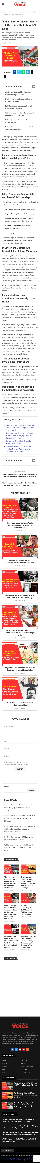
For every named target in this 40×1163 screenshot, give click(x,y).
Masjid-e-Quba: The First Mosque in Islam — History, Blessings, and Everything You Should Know (28, 942)
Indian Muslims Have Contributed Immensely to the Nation (19, 114)
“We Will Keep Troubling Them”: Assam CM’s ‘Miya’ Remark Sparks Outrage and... (20, 632)
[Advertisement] (20, 995)
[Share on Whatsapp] (23, 72)
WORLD (23, 1063)
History (27, 1160)
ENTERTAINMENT (27, 1066)
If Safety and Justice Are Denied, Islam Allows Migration (18, 107)
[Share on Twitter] (19, 72)
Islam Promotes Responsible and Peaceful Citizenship (18, 100)
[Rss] (27, 1049)
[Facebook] (12, 1049)
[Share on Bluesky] (5, 76)
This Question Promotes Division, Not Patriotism (18, 121)
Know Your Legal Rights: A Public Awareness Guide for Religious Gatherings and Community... (25, 1105)
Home (4, 12)
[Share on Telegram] (28, 72)
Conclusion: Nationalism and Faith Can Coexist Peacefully (19, 128)
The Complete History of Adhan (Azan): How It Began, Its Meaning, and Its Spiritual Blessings (19, 818)
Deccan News (10, 1158)
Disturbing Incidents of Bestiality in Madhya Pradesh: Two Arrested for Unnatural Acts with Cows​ (18, 448)
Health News (20, 1160)
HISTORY (24, 1069)
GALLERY (4, 1072)
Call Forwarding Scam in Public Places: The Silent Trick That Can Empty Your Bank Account (19, 847)
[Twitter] (16, 1049)
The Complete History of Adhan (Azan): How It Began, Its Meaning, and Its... (25, 1095)
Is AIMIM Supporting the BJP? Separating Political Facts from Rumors (27, 910)
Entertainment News (8, 1160)
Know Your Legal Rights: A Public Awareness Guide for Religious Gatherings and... (20, 525)
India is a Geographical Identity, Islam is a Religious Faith (18, 93)
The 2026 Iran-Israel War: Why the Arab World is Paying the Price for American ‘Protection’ (18, 807)
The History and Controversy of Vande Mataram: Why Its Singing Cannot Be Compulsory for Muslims (19, 435)
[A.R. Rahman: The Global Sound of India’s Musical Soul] (20, 689)
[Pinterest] (23, 1049)
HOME (4, 1060)
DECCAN (24, 1060)
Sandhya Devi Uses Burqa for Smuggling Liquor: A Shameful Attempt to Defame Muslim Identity (20, 427)
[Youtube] (20, 1049)
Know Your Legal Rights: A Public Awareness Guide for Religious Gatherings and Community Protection (19, 829)
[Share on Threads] (32, 72)
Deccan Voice (7, 1151)
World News (29, 1158)
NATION (4, 1063)
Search (6, 787)
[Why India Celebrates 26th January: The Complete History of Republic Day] (20, 654)
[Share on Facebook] (14, 72)
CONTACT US (25, 1072)
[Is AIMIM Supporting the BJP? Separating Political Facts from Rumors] (20, 547)
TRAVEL (4, 1069)
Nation (12, 12)
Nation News (20, 1158)
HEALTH (4, 1066)
